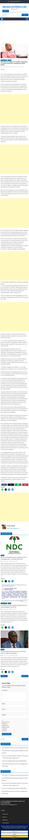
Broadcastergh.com (14, 6)
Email (3, 709)
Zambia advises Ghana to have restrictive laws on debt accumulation (13, 652)
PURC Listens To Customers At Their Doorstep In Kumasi (15, 747)
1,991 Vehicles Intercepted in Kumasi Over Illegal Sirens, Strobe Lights (14, 765)
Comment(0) (21, 66)
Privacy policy (6, 823)
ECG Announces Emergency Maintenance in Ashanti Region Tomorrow (14, 606)
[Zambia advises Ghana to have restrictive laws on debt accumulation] (14, 639)
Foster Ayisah (13, 66)
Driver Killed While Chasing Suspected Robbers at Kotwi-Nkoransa (15, 752)
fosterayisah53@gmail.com (10, 804)
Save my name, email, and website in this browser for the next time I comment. (5, 726)
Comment (5, 690)
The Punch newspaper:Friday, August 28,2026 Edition (14, 761)
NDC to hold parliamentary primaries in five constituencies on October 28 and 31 (14, 558)
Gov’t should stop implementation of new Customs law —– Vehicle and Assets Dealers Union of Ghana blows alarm (25, 676)
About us (5, 817)
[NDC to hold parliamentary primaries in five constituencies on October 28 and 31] (14, 545)
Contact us (5, 814)
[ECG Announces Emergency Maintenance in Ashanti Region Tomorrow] (14, 593)
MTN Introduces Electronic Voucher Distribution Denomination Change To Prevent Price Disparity (5, 676)
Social (9, 603)
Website (4, 715)
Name (4, 703)
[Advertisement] (14, 31)
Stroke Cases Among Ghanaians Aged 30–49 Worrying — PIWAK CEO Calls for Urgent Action (15, 757)
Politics (9, 60)
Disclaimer (5, 820)
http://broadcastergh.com (13, 528)
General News (4, 60)
